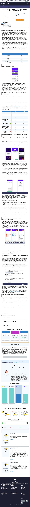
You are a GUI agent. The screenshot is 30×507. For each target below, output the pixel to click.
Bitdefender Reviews (14, 487)
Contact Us (22, 488)
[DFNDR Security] (7, 16)
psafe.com (7, 17)
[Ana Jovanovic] (6, 372)
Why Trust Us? (23, 487)
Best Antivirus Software (4, 488)
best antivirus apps (15, 138)
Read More (5, 340)
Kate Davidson (10, 26)
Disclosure (22, 493)
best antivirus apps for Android (14, 291)
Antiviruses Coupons (4, 492)
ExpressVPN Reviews (14, 492)
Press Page (22, 498)
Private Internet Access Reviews (14, 494)
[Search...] (3, 5)
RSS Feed (27, 501)
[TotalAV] (15, 412)
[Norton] (6, 412)
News (2, 494)
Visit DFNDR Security (19, 19)
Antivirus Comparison (4, 493)
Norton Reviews (13, 488)
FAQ (21, 492)
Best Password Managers (4, 489)
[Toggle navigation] (2, 5)
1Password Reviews (14, 489)
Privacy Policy (23, 494)
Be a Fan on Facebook (22, 501)
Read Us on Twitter (24, 501)
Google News (22, 503)
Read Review (6, 415)
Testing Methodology (23, 489)
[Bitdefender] (24, 412)
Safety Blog (2, 487)
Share (12, 439)
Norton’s (22, 196)
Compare (4, 404)
